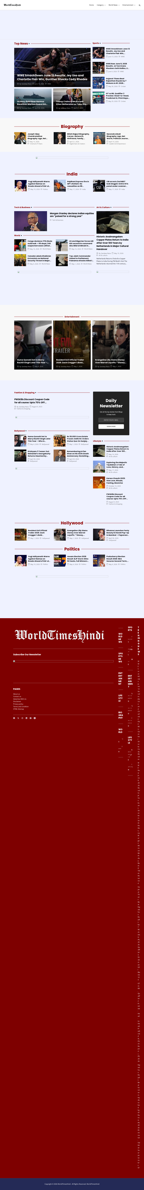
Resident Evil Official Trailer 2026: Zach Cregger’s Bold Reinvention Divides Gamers (70, 362)
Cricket (123, 86)
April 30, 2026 (39, 108)
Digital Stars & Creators (77, 144)
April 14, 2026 (114, 141)
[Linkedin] (26, 718)
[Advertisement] (72, 24)
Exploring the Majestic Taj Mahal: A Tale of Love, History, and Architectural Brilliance (117, 466)
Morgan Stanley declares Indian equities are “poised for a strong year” (72, 215)
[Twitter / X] (18, 718)
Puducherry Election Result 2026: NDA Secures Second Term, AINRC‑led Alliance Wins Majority (117, 561)
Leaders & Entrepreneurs (117, 144)
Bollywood (45, 444)
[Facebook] (14, 718)
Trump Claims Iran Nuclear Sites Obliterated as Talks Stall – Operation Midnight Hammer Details (71, 105)
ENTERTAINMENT (120, 678)
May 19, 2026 (35, 189)
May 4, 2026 (34, 264)
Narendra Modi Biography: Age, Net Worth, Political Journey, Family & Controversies (118, 137)
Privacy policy (18, 704)
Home (91, 5)
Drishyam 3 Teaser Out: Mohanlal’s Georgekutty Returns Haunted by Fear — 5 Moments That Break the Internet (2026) (39, 457)
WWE (49, 84)
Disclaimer (17, 701)
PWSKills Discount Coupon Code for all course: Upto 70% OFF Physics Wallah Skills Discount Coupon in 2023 (31, 404)
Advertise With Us (19, 699)
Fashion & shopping (23, 409)
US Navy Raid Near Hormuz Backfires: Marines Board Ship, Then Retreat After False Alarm (32, 104)
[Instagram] (22, 718)
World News (113, 5)
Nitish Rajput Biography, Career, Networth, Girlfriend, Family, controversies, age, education (78, 138)
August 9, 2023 (37, 406)
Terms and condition (21, 706)
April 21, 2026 (78, 108)
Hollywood (46, 538)
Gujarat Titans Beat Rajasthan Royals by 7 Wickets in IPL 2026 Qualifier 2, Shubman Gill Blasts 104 (117, 83)
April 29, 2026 (74, 459)
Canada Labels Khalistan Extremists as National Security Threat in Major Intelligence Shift (39, 259)
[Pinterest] (30, 718)
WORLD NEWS (120, 638)
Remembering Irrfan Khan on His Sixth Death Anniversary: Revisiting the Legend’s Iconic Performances (78, 456)
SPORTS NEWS (120, 657)
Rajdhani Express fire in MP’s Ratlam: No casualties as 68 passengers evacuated (78, 185)
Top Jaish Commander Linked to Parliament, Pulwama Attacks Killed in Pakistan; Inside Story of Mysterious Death (81, 260)
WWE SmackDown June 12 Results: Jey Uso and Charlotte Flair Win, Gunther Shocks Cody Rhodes (52, 77)
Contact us (17, 696)
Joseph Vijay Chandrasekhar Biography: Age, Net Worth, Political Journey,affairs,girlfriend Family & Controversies (39, 140)
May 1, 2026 (76, 264)
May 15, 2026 (34, 141)
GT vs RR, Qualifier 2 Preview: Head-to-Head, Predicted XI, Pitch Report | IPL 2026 (118, 97)
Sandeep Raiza (26, 84)
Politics (45, 189)
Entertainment (128, 5)
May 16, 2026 (34, 249)
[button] (105, 5)
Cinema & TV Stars (36, 144)
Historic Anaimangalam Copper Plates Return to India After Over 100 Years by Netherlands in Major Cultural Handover (112, 243)
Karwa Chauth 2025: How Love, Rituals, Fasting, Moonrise (115, 480)
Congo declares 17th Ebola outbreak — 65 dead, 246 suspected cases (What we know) (40, 244)
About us (16, 694)
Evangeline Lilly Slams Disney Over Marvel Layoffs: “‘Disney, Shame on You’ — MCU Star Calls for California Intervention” (78, 536)
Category (100, 5)
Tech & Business (57, 220)
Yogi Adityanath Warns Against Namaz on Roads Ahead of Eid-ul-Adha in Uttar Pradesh (39, 185)
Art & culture (103, 255)
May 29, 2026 (113, 101)
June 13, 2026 (39, 84)
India (84, 189)
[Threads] (35, 718)
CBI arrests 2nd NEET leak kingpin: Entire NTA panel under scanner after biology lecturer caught (117, 186)
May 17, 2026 (74, 189)
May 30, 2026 (113, 86)
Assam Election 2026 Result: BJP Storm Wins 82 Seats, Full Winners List (77, 560)
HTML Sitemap (18, 709)
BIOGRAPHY (120, 715)
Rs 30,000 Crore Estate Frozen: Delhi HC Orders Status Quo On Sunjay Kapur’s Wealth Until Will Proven (78, 441)
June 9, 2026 (112, 71)
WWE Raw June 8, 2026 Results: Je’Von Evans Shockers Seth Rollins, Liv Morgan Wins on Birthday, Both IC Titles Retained (118, 68)
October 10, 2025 (115, 486)
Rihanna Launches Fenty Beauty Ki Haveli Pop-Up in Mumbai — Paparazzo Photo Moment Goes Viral (117, 535)
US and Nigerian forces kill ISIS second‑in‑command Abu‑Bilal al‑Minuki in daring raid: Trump (81, 244)
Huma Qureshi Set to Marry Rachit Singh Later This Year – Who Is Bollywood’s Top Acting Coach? (32, 363)
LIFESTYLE (120, 698)
